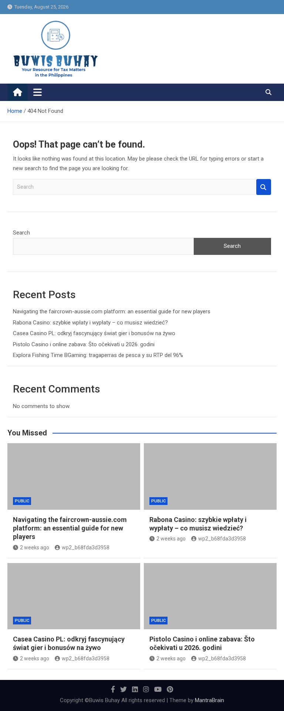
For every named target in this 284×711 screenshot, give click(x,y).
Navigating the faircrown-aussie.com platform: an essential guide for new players (111, 311)
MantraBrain (209, 700)
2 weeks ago (34, 547)
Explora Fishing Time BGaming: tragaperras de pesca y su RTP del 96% (98, 355)
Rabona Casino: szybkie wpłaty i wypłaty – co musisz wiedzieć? (90, 322)
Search (263, 187)
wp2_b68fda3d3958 (85, 547)
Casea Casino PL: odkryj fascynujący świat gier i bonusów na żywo (94, 333)
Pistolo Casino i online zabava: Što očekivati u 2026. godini (84, 344)
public (22, 501)
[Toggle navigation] (37, 92)
